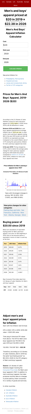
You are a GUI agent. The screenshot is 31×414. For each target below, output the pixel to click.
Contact (10, 411)
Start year (6, 50)
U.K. (14, 2)
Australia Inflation (12, 396)
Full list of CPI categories (14, 85)
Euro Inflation (10, 398)
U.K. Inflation (10, 393)
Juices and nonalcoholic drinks (16, 83)
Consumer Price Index (10, 370)
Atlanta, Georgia (14, 215)
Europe (26, 2)
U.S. (3, 2)
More (15, 5)
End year (6, 58)
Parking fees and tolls (12, 210)
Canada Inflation (11, 390)
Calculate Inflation (15, 69)
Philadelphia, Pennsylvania (15, 79)
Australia (20, 2)
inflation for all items (17, 154)
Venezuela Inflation (12, 401)
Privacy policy (19, 411)
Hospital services (11, 81)
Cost (4, 41)
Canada (8, 2)
